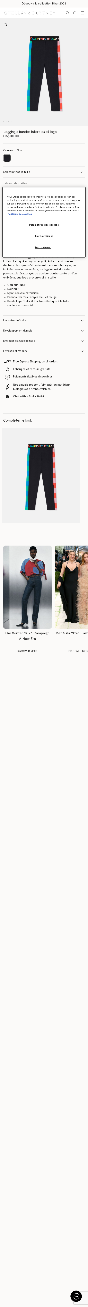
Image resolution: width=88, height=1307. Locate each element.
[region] (44, 222)
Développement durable (17, 330)
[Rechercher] (67, 12)
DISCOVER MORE (27, 651)
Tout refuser (43, 247)
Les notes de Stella (14, 320)
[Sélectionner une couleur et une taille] (5, 24)
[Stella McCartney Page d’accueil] (30, 13)
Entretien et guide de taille (19, 341)
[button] (44, 72)
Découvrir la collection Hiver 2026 (44, 3)
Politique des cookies (20, 214)
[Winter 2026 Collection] (27, 587)
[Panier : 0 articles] (75, 13)
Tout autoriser (44, 236)
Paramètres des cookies (44, 225)
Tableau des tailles (15, 183)
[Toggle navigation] (82, 13)
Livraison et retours (15, 351)
